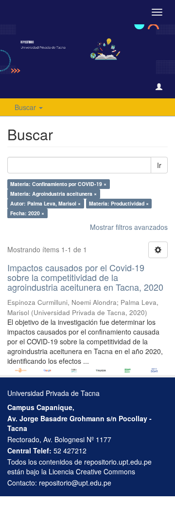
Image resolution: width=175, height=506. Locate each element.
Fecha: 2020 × (27, 213)
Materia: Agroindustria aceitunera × (53, 193)
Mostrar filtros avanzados (129, 227)
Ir (159, 165)
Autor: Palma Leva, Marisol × (45, 203)
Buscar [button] (26, 107)
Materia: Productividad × (119, 203)
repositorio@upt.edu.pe (75, 482)
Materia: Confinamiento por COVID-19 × (58, 183)
